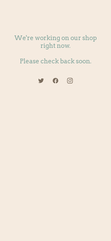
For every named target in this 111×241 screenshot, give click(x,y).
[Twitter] (41, 80)
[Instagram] (70, 80)
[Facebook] (55, 80)
